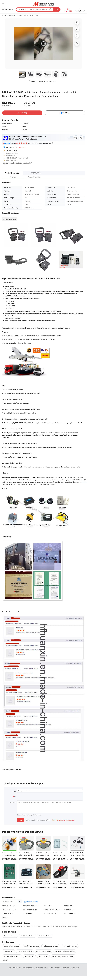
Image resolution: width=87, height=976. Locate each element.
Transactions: (43, 143)
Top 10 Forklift (29, 956)
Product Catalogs (32, 902)
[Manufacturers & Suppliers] (43, 4)
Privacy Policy (75, 967)
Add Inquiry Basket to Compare (43, 81)
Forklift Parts (34, 15)
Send (20, 820)
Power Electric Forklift (25, 951)
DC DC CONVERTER (29, 910)
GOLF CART (68, 906)
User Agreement (55, 967)
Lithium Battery (49, 906)
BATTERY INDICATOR (9, 910)
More (4, 960)
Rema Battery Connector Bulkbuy (63, 956)
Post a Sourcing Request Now (63, 820)
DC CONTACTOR (7, 913)
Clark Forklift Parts (10, 936)
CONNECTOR (68, 910)
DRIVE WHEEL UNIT (70, 913)
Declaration (65, 967)
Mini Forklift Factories (70, 946)
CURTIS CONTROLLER (30, 906)
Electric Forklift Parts (27, 936)
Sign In (5, 163)
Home (4, 15)
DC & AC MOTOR (49, 913)
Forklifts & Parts (23, 15)
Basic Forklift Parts (45, 936)
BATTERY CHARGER (8, 906)
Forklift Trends (43, 956)
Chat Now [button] (66, 113)
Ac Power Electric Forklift (12, 956)
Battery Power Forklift (43, 951)
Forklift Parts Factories (31, 946)
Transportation (12, 15)
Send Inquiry (22, 113)
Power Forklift (8, 951)
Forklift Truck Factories (50, 946)
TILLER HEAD (27, 913)
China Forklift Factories (11, 946)
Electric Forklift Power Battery (65, 951)
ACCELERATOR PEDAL (51, 910)
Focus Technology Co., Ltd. (29, 967)
